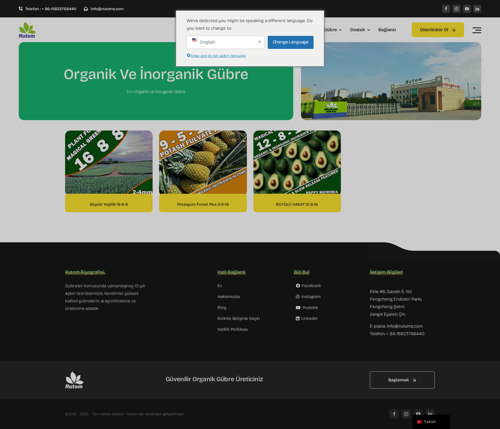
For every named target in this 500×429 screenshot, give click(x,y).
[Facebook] (446, 9)
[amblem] (43, 24)
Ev (129, 91)
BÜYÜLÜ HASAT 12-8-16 (297, 204)
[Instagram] (456, 9)
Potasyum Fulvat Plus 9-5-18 (203, 204)
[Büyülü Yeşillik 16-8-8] (109, 134)
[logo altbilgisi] (91, 373)
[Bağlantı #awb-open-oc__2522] (476, 30)
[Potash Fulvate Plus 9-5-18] (203, 134)
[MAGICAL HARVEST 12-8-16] (297, 134)
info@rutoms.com (405, 326)
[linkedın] (477, 9)
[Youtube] (467, 9)
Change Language (291, 42)
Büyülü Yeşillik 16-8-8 (109, 204)
